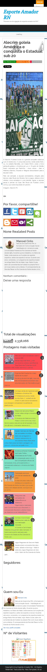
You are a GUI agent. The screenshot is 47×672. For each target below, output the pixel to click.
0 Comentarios (37, 62)
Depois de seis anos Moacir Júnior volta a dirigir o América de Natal (25, 413)
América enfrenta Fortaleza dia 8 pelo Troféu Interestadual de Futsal (24, 453)
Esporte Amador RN (25, 667)
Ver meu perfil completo (11, 628)
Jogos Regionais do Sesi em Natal (27, 542)
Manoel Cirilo (22, 598)
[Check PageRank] (23, 639)
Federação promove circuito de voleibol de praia (22, 475)
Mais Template (30, 669)
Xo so (39, 669)
